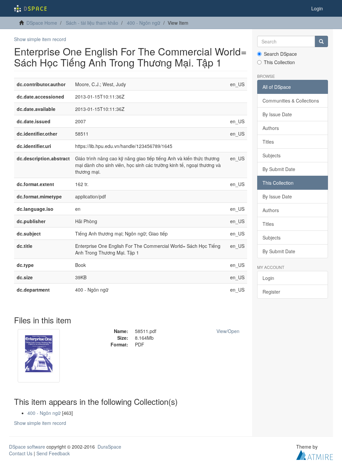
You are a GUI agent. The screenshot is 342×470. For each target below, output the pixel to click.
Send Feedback (53, 453)
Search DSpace (280, 53)
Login (268, 278)
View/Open (227, 331)
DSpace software (27, 446)
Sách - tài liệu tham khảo (92, 22)
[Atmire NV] (314, 454)
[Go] (321, 41)
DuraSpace (109, 446)
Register (271, 291)
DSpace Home (41, 22)
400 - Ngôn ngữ (143, 22)
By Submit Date (279, 169)
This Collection (279, 62)
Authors (271, 128)
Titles (268, 141)
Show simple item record (40, 39)
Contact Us (20, 453)
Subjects (272, 155)
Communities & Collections (291, 100)
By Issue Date (277, 114)
